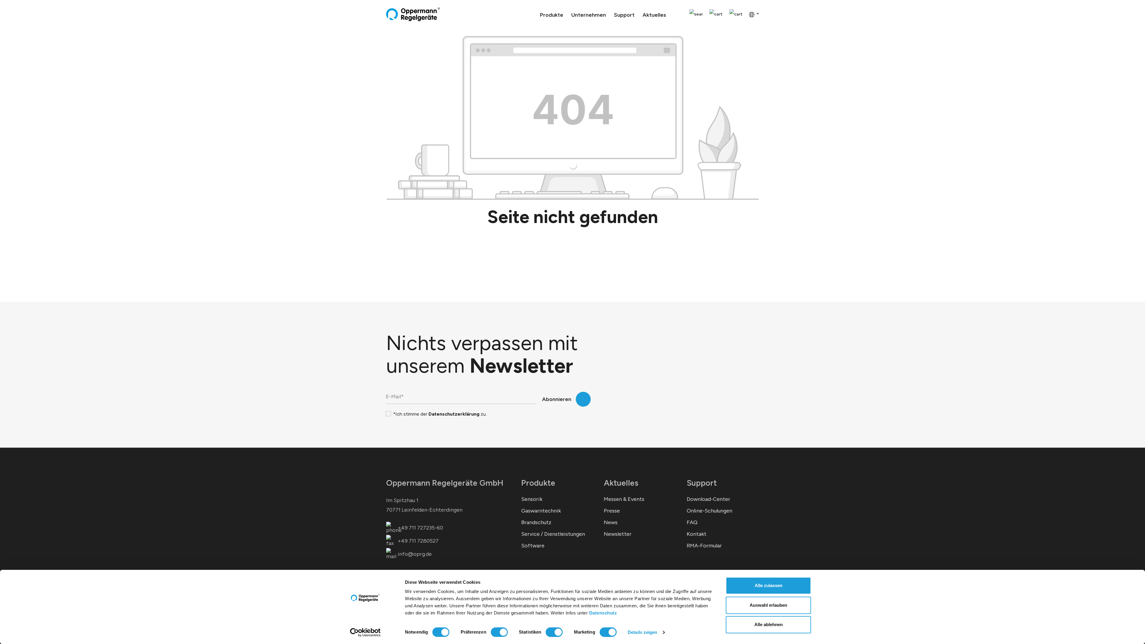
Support (702, 483)
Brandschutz (536, 522)
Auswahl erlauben (768, 605)
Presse (612, 510)
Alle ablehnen (768, 624)
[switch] (499, 632)
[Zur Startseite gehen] (413, 14)
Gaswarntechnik (541, 510)
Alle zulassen (768, 585)
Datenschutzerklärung (453, 414)
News (611, 522)
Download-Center (708, 499)
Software (532, 545)
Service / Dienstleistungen (553, 534)
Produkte (538, 483)
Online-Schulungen (709, 510)
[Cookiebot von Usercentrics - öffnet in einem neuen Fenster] (365, 632)
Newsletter (618, 534)
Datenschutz (603, 612)
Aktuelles (621, 483)
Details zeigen (642, 632)
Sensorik (531, 499)
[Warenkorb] (735, 14)
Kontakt (696, 534)
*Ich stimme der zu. (440, 414)
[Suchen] (696, 14)
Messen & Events (624, 499)
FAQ (692, 522)
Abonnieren (556, 399)
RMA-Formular (704, 545)
